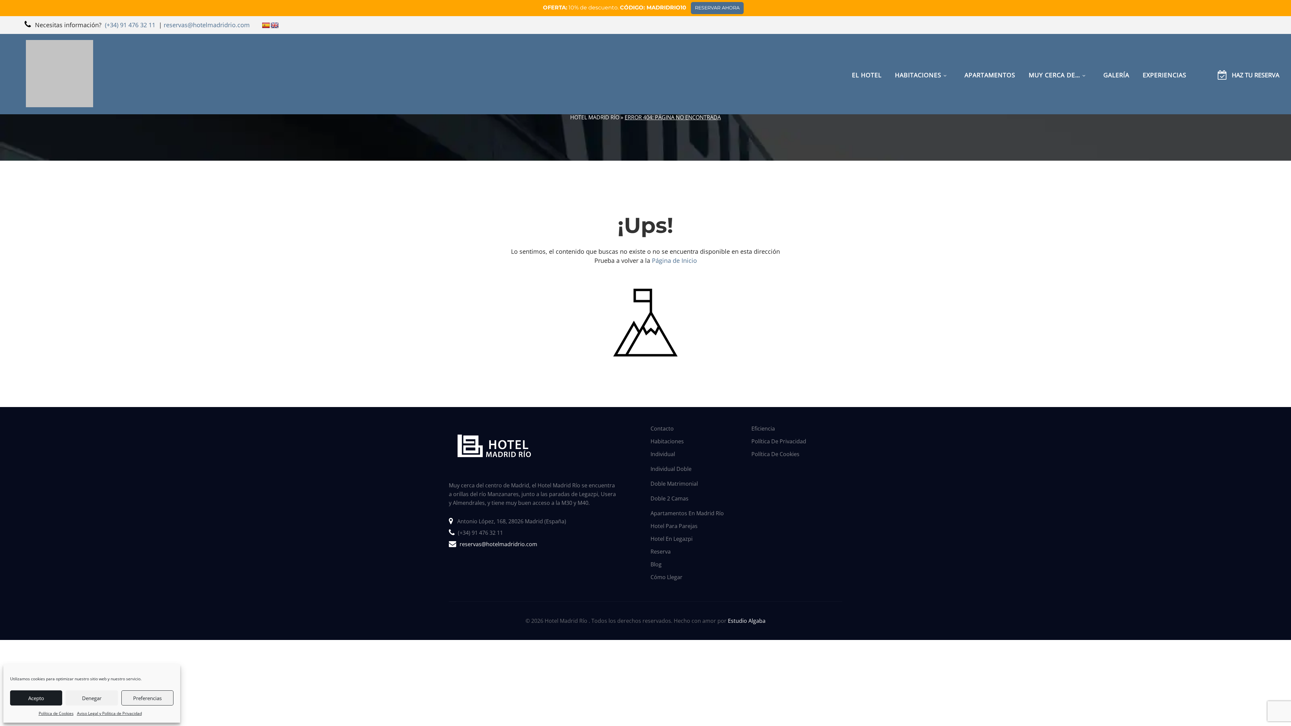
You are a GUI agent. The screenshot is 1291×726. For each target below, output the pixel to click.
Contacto (662, 428)
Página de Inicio (674, 260)
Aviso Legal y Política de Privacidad (109, 713)
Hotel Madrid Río (594, 117)
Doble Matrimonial (674, 483)
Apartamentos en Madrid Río (687, 513)
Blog (656, 564)
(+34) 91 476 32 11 (480, 532)
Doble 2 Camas (670, 498)
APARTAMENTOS (990, 52)
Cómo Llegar (666, 577)
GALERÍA (1116, 52)
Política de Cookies (56, 713)
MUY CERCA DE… (1054, 52)
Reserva (661, 551)
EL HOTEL (867, 52)
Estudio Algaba (747, 620)
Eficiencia (763, 428)
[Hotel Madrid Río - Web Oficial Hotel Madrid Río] (59, 50)
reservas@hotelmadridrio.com (498, 544)
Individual (663, 454)
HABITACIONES (918, 52)
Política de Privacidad (778, 441)
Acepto (36, 698)
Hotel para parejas (674, 526)
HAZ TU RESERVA (1255, 52)
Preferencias (147, 698)
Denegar (92, 698)
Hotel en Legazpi (672, 538)
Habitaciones (667, 441)
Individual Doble (671, 469)
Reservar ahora (717, 8)
